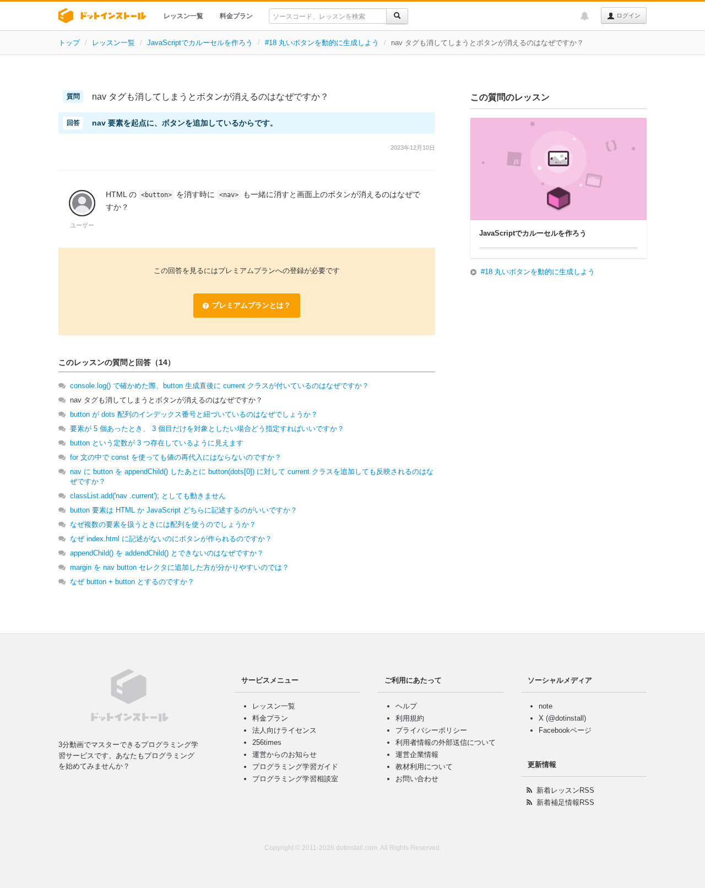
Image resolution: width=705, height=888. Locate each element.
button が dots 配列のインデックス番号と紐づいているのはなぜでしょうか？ (194, 414)
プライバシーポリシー (431, 730)
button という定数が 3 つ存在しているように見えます (156, 443)
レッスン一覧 (183, 16)
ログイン (628, 15)
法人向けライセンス (284, 730)
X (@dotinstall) (562, 718)
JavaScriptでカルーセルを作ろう (200, 43)
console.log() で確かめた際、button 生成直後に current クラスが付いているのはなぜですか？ (219, 386)
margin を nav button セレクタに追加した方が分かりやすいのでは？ (179, 567)
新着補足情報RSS (565, 802)
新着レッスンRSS (565, 790)
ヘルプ (406, 706)
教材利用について (424, 766)
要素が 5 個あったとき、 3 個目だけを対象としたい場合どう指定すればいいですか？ (207, 428)
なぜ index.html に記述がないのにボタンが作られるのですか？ (171, 539)
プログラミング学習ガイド (295, 766)
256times (266, 742)
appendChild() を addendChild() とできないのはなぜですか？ (167, 553)
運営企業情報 (416, 754)
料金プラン (236, 16)
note (545, 706)
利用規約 (409, 718)
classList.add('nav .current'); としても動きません (148, 496)
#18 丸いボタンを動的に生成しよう (322, 43)
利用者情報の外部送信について (445, 742)
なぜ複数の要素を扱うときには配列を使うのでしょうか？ (163, 524)
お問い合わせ (416, 779)
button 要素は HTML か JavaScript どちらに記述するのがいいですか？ (183, 510)
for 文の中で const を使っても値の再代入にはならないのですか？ (175, 457)
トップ (69, 43)
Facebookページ (565, 730)
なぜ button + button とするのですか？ (132, 582)
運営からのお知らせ (284, 754)
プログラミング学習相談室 (295, 779)
